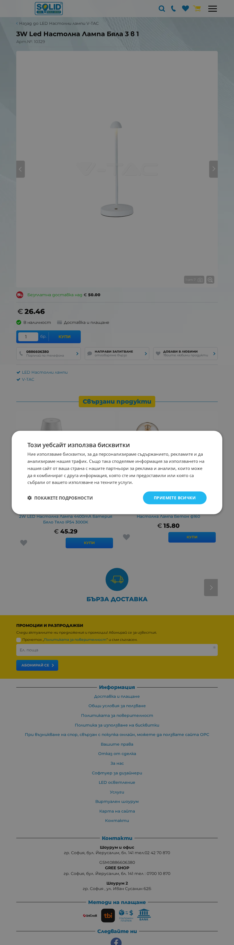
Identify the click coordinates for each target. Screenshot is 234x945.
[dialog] (117, 472)
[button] (60, 498)
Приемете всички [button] (175, 497)
